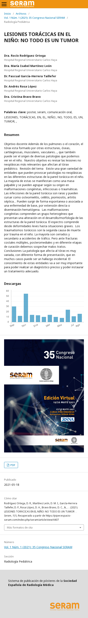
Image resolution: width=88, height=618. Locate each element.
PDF (12, 465)
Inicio (7, 13)
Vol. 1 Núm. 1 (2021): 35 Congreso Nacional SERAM (34, 18)
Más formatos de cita (20, 527)
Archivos (21, 13)
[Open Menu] (4, 4)
